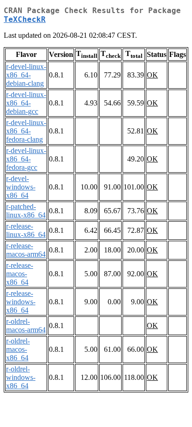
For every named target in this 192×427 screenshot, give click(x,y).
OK (152, 75)
